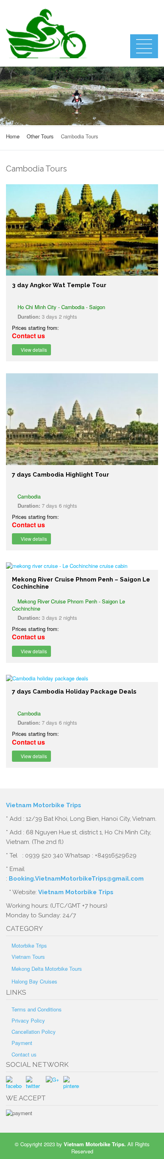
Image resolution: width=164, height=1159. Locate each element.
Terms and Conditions (37, 1009)
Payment (22, 1043)
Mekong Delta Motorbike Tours (47, 968)
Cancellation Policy (34, 1031)
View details (33, 349)
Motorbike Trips (29, 945)
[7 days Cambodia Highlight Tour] (82, 419)
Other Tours (40, 136)
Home (13, 136)
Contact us (24, 1054)
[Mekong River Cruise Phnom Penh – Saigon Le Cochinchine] (82, 566)
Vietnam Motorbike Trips (44, 805)
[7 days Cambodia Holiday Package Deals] (82, 678)
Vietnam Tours (28, 956)
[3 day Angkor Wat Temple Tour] (82, 230)
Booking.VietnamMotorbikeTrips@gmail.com (76, 878)
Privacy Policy (28, 1020)
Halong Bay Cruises (34, 981)
